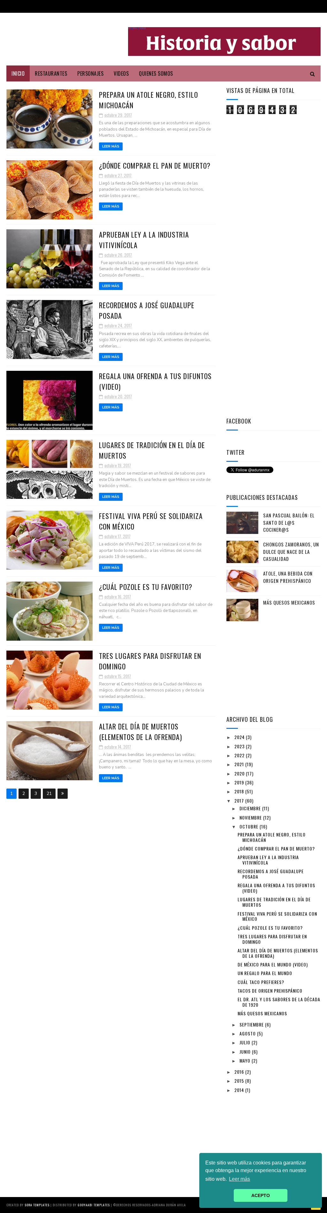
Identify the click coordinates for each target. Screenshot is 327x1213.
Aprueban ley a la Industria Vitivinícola (268, 860)
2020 (240, 773)
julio (246, 1042)
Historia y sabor (137, 28)
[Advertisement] (274, 216)
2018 (239, 791)
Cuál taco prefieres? (261, 982)
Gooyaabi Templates (94, 1204)
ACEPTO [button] (260, 1195)
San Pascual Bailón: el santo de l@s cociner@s (289, 522)
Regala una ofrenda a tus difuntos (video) (276, 888)
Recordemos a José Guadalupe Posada (271, 874)
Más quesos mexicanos (289, 602)
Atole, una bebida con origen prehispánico (288, 577)
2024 (240, 737)
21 (49, 793)
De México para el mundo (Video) (273, 964)
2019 (239, 782)
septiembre (252, 1024)
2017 (239, 800)
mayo (246, 1060)
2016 (239, 1071)
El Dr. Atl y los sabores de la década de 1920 (279, 1002)
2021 (239, 764)
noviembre (251, 817)
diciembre (251, 808)
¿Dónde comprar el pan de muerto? (154, 165)
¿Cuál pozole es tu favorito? (145, 587)
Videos (121, 73)
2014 (239, 1090)
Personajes (90, 73)
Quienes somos (156, 73)
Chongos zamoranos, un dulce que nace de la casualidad (291, 551)
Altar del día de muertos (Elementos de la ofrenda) (140, 731)
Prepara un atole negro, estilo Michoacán (272, 837)
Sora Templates (37, 1204)
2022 (240, 755)
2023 (240, 746)
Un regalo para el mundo (265, 973)
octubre (250, 826)
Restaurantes (51, 73)
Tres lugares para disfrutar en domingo (272, 939)
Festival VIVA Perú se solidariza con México (277, 916)
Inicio (18, 73)
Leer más (110, 146)
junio (246, 1051)
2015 (239, 1080)
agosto (248, 1033)
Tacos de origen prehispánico (270, 990)
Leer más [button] (239, 1179)
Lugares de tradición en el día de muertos (274, 902)
